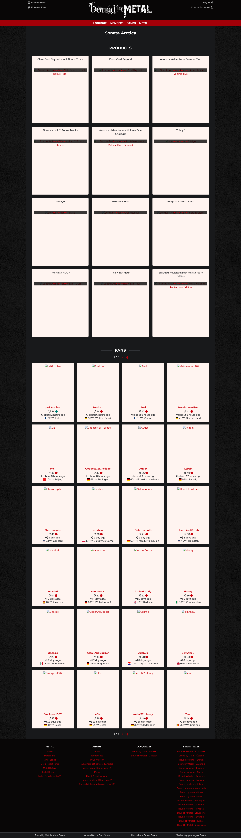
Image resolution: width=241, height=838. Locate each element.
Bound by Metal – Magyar (191, 780)
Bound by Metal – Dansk (191, 759)
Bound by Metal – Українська (191, 825)
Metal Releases (49, 772)
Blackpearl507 (53, 714)
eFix (97, 714)
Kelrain (188, 468)
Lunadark (53, 591)
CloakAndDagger (98, 652)
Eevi (143, 407)
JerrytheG (188, 652)
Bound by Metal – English (144, 751)
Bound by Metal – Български (191, 751)
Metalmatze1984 (188, 407)
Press (97, 772)
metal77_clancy (143, 714)
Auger (143, 468)
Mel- (52, 468)
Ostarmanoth (143, 530)
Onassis (53, 652)
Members (116, 23)
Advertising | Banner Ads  (96, 768)
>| (126, 357)
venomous (98, 591)
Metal (143, 23)
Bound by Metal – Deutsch (144, 755)
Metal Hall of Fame (50, 764)
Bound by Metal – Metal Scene (50, 835)
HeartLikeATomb (188, 530)
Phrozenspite (52, 530)
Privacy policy (97, 759)
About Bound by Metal (97, 776)
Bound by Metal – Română (191, 804)
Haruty (188, 591)
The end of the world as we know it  (97, 784)
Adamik (143, 652)
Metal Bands (49, 759)
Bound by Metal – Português (191, 800)
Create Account (201, 7)
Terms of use (97, 755)
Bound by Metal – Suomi (191, 772)
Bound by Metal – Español (191, 768)
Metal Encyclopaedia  (49, 776)
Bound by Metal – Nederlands (191, 788)
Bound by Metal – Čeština (191, 755)
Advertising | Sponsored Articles (97, 764)
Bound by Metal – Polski (191, 796)
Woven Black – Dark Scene (97, 835)
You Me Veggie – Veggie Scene (191, 835)
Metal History (49, 768)
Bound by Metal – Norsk (191, 792)
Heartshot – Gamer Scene (144, 835)
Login (207, 2)
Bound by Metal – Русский (191, 808)
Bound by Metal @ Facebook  (97, 780)
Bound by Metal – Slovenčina (191, 812)
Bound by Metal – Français (191, 776)
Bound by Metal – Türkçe (191, 820)
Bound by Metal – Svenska (191, 816)
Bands (131, 23)
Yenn (188, 714)
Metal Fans (49, 755)
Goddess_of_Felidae (97, 468)
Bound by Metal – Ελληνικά (191, 764)
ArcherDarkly (143, 591)
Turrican (98, 407)
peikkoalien (52, 407)
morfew (98, 530)
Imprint (96, 751)
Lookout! (100, 23)
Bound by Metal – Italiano (191, 784)
